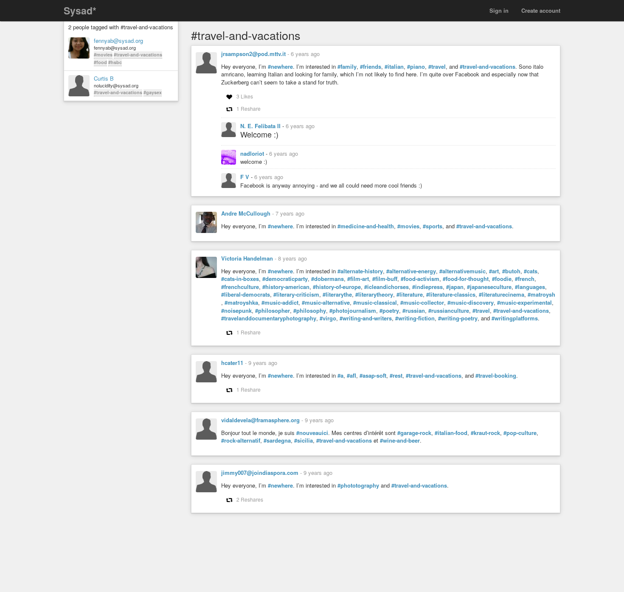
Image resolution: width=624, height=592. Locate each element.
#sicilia (303, 440)
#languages (530, 287)
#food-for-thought (466, 279)
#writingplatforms (515, 318)
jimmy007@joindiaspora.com (259, 473)
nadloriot (253, 153)
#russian (413, 310)
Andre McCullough (245, 213)
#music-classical (375, 302)
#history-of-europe (337, 287)
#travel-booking (495, 375)
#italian (394, 66)
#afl (351, 375)
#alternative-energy (411, 271)
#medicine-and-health (365, 226)
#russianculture (448, 310)
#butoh (511, 271)
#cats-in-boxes (240, 279)
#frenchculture (240, 287)
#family (347, 66)
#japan (455, 287)
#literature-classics (450, 294)
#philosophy (309, 310)
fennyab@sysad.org (118, 40)
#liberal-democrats (245, 294)
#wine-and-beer (400, 440)
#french (524, 279)
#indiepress (427, 287)
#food (100, 62)
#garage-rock (414, 433)
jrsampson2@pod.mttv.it (253, 54)
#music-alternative (326, 302)
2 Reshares (249, 499)
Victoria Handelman (247, 258)
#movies (103, 54)
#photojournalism (352, 310)
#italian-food (451, 433)
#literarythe (337, 294)
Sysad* (80, 10)
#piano (416, 66)
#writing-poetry (458, 318)
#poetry (389, 310)
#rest (396, 375)
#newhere (280, 66)
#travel (437, 66)
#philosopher (272, 310)
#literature (409, 294)
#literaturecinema (501, 294)
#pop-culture (520, 433)
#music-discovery (470, 302)
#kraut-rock (485, 433)
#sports (432, 226)
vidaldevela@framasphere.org (260, 420)
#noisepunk (236, 310)
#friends (370, 66)
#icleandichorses (386, 287)
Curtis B (104, 78)
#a (340, 375)
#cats (530, 271)
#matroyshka (241, 302)
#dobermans (327, 279)
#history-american (285, 287)
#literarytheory (374, 294)
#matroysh (541, 294)
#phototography (358, 485)
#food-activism (420, 279)
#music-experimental (524, 302)
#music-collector (422, 302)
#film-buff (384, 279)
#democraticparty (285, 279)
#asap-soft (373, 375)
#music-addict (279, 302)
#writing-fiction (415, 318)
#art (494, 271)
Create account (540, 10)
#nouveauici (312, 433)
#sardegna (277, 440)
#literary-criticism (296, 294)
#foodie (502, 279)
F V (245, 177)
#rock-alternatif (240, 440)
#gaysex (152, 92)
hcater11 (232, 363)
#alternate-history (360, 271)
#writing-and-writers (366, 318)
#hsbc (115, 62)
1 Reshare (248, 108)
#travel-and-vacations (138, 54)
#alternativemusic (462, 271)
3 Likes (244, 96)
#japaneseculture (489, 287)
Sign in (499, 10)
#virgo (328, 318)
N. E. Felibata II (261, 126)
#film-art (358, 279)
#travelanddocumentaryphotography (268, 318)
